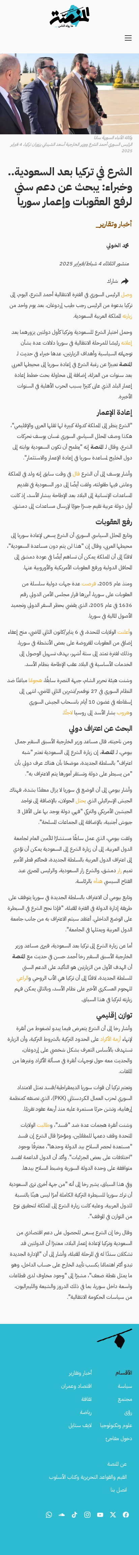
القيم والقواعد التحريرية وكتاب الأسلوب (88, 1477)
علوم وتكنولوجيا (116, 1425)
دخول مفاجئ (119, 1438)
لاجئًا (68, 713)
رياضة (86, 1412)
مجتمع (125, 1399)
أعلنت (123, 632)
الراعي (22, 978)
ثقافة (86, 1399)
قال (76, 474)
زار (119, 871)
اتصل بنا (119, 1490)
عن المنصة (117, 1464)
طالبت (43, 1125)
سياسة (125, 1386)
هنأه (98, 881)
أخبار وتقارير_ (113, 224)
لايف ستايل (80, 1425)
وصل (126, 295)
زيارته (127, 316)
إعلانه (126, 343)
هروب (122, 713)
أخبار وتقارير (80, 1373)
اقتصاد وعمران (76, 1386)
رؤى (128, 1412)
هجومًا (34, 680)
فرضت (89, 584)
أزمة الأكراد (110, 1039)
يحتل (81, 801)
